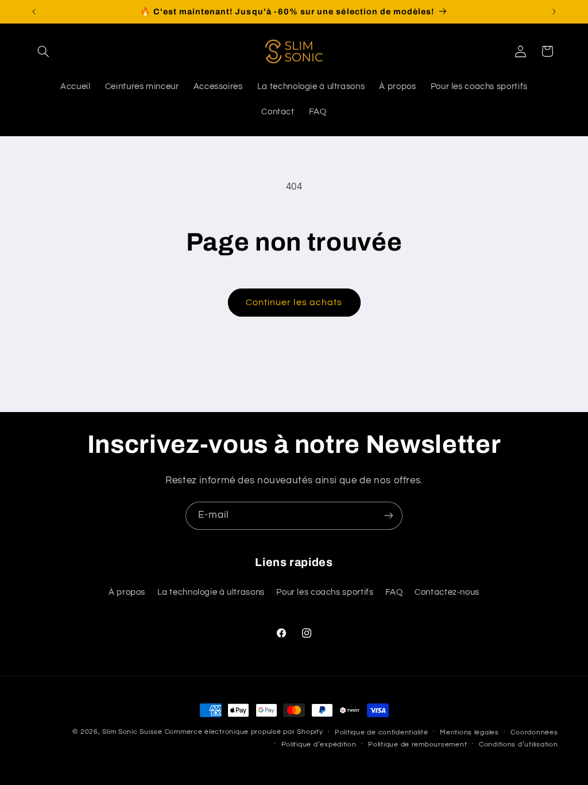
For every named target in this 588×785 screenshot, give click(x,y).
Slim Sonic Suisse (132, 732)
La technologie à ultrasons (211, 592)
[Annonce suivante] (554, 11)
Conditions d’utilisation (518, 744)
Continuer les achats (294, 302)
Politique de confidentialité (381, 732)
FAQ (394, 592)
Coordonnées (534, 732)
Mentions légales (469, 732)
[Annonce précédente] (34, 11)
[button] (43, 51)
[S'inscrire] (389, 516)
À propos (127, 592)
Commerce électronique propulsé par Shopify (244, 732)
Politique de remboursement (417, 744)
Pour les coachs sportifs (324, 592)
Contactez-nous (447, 592)
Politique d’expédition (319, 744)
